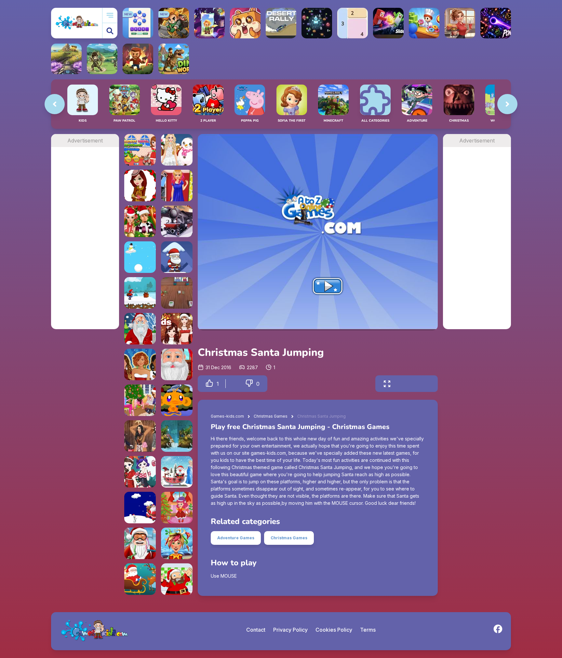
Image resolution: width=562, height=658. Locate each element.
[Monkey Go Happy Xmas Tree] (177, 400)
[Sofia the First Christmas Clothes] (140, 150)
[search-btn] (109, 30)
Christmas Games (271, 416)
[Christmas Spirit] (177, 436)
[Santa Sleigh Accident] (140, 579)
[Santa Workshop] (177, 293)
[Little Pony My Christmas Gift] (140, 400)
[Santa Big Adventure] (140, 293)
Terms (368, 629)
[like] (209, 383)
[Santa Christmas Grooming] (177, 364)
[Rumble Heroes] (209, 23)
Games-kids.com (227, 416)
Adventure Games (235, 537)
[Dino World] (173, 59)
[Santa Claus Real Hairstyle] (140, 543)
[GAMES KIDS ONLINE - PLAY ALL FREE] (76, 23)
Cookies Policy (333, 629)
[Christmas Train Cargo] (177, 221)
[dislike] (249, 383)
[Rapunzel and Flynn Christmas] (140, 221)
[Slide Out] (388, 23)
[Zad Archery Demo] (102, 59)
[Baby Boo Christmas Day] (177, 507)
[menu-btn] (109, 15)
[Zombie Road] (138, 59)
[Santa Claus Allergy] (140, 328)
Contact (255, 629)
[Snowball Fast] (140, 257)
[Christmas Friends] (177, 328)
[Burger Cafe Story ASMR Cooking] (460, 23)
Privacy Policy (290, 629)
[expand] (387, 383)
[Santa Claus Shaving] (177, 579)
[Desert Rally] (281, 23)
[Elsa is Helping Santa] (177, 472)
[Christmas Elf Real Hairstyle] (177, 543)
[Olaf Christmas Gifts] (140, 507)
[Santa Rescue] (177, 257)
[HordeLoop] (316, 23)
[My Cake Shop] (424, 23)
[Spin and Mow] (66, 59)
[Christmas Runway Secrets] (140, 185)
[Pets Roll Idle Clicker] (245, 23)
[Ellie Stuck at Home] (177, 185)
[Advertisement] (85, 244)
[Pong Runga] (495, 23)
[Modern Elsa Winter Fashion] (177, 150)
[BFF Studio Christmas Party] (140, 364)
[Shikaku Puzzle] (352, 23)
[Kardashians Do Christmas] (140, 436)
